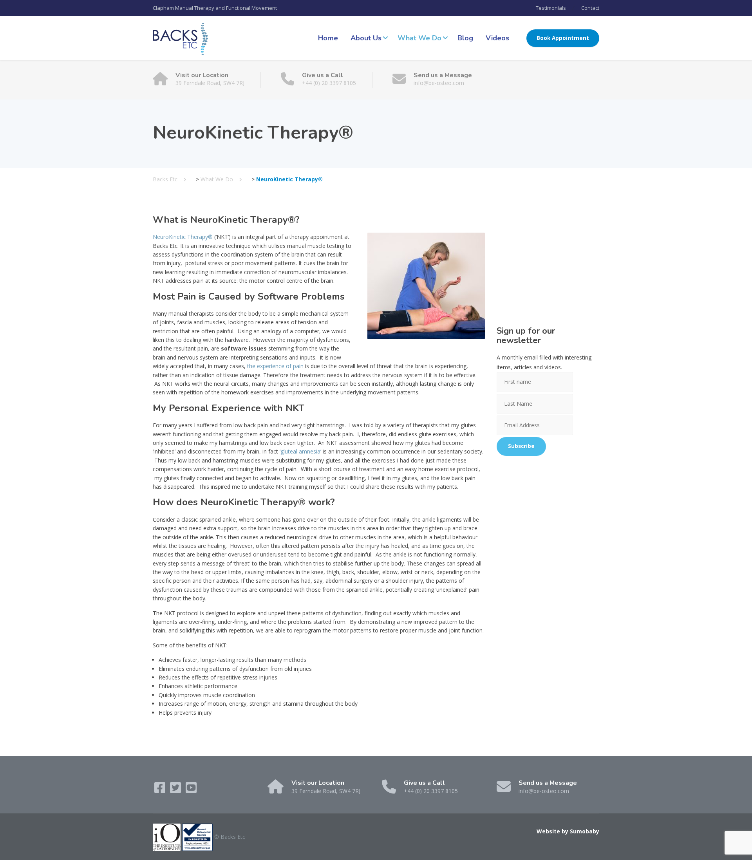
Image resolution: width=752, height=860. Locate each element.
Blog (465, 38)
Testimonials (551, 7)
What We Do (419, 38)
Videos (497, 38)
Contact (590, 7)
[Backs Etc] (180, 38)
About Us (366, 38)
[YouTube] (191, 790)
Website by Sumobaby (568, 831)
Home (328, 38)
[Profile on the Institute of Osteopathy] (167, 836)
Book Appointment (563, 38)
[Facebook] (160, 790)
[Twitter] (176, 790)
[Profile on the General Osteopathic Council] (197, 836)
